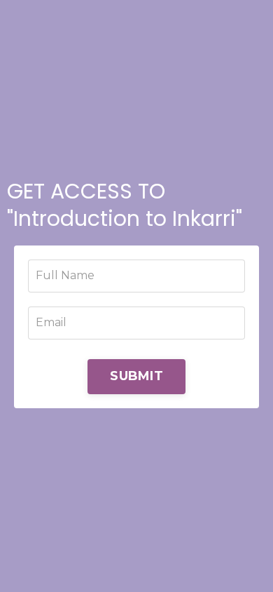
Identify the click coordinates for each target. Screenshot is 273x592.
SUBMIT (136, 376)
